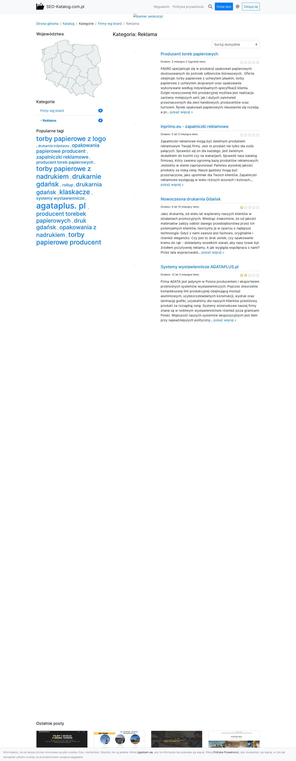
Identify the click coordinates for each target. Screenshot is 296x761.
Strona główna (47, 24)
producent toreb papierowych (65, 162)
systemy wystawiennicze (61, 198)
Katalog (69, 24)
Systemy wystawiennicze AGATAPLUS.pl (200, 266)
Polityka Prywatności (226, 752)
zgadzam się (145, 752)
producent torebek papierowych (61, 217)
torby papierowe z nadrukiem (63, 172)
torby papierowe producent (68, 238)
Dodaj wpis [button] (224, 6)
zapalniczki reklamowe (63, 157)
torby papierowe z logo (71, 139)
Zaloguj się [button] (251, 6)
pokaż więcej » (181, 112)
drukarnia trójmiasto (54, 146)
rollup (68, 185)
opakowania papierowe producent (67, 148)
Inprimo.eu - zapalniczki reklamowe (195, 126)
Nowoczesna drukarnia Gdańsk (191, 199)
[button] (210, 6)
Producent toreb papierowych (189, 53)
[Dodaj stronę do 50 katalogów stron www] (148, 16)
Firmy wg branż (110, 24)
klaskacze (75, 192)
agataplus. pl (62, 206)
